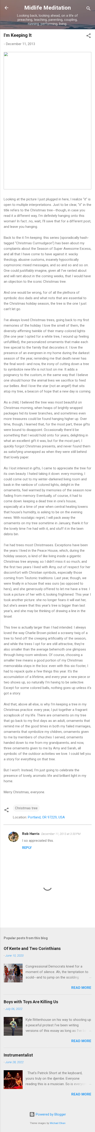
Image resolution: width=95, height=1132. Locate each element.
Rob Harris (30, 834)
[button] (88, 36)
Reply (27, 848)
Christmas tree (26, 808)
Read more (81, 988)
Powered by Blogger (50, 1114)
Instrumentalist (18, 1055)
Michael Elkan (57, 1123)
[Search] (88, 9)
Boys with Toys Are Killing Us (31, 1001)
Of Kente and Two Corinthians (32, 948)
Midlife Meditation (47, 8)
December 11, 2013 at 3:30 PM (60, 834)
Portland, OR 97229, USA (46, 817)
